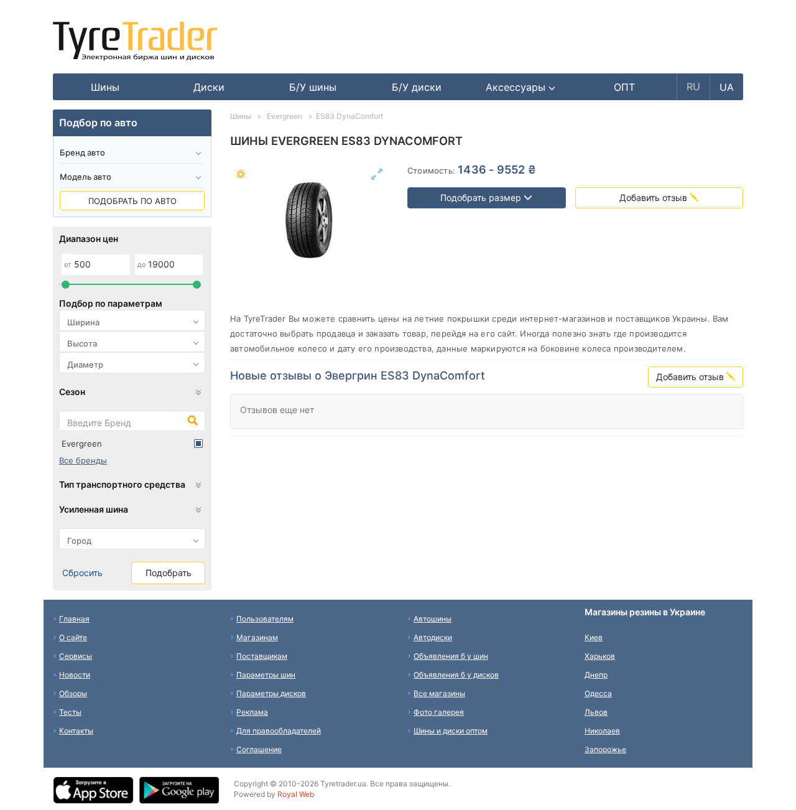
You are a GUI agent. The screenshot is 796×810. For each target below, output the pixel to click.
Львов (596, 712)
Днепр (596, 674)
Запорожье (605, 749)
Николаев (602, 730)
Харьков (600, 656)
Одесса (598, 693)
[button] (521, 87)
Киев (594, 637)
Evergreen (82, 444)
